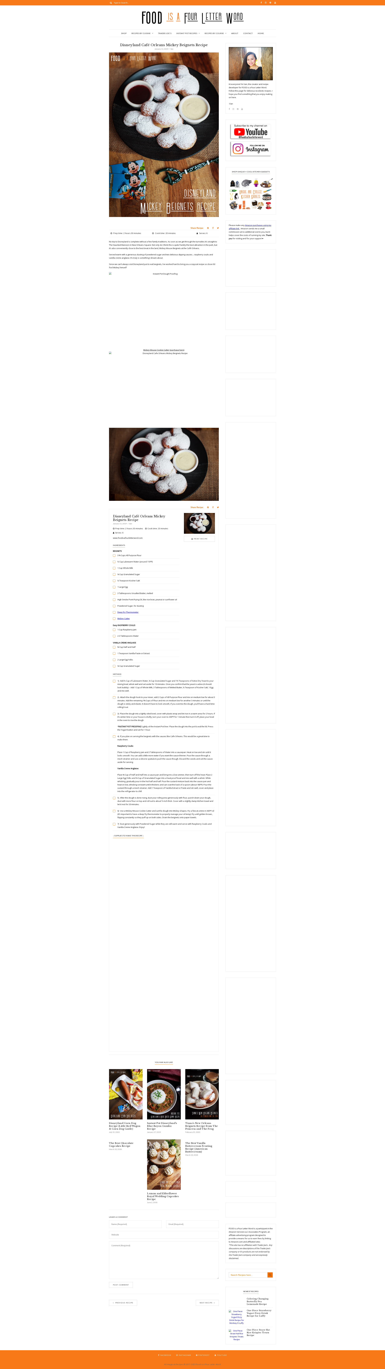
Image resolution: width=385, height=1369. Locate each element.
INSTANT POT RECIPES (186, 33)
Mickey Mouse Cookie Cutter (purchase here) (163, 350)
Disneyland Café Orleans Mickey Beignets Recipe (139, 518)
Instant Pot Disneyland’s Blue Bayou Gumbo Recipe (162, 1126)
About (234, 33)
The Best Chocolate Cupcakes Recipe (121, 1144)
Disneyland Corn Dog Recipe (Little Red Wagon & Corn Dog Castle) (124, 1126)
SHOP (124, 33)
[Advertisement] (164, 913)
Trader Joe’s (164, 33)
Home (261, 33)
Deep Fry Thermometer (128, 612)
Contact (248, 33)
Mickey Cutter (123, 618)
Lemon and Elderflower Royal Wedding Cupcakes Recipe (163, 1196)
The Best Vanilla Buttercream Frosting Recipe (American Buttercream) (198, 1147)
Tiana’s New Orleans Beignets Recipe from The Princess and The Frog (201, 1126)
